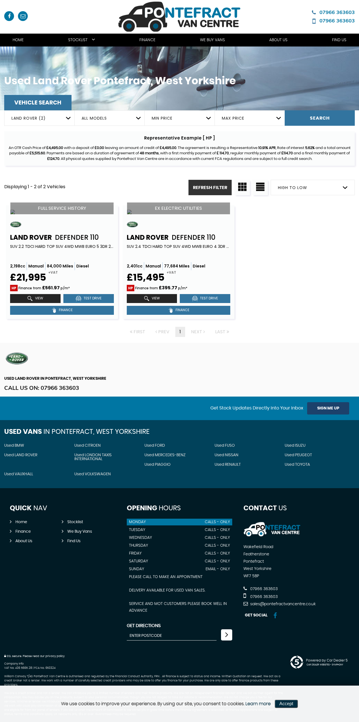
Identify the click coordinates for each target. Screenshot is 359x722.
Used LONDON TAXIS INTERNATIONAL (93, 457)
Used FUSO (225, 446)
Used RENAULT (228, 465)
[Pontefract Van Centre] (272, 535)
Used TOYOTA (297, 465)
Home (18, 40)
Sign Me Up (328, 408)
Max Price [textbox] (233, 118)
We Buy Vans (212, 40)
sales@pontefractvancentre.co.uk (282, 604)
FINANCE (65, 310)
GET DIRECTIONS (144, 625)
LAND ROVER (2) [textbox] (28, 118)
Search (320, 118)
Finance (147, 40)
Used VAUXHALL (18, 474)
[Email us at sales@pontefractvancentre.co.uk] (23, 16)
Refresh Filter (210, 187)
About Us (278, 40)
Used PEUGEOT (298, 455)
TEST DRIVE (92, 298)
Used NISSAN (226, 455)
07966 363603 (337, 12)
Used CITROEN (87, 446)
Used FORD (154, 446)
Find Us (339, 40)
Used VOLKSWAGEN (92, 474)
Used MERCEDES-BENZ (165, 455)
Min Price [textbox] (162, 118)
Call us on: (41, 387)
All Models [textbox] (94, 118)
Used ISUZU (295, 446)
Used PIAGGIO (157, 465)
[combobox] (39, 118)
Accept (286, 703)
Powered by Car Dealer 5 (327, 660)
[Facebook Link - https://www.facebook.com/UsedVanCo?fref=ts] (9, 16)
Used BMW (14, 446)
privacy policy (55, 656)
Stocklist (78, 40)
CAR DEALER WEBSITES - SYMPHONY (325, 665)
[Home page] (180, 16)
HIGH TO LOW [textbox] (292, 187)
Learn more (258, 704)
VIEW (38, 298)
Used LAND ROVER (20, 455)
